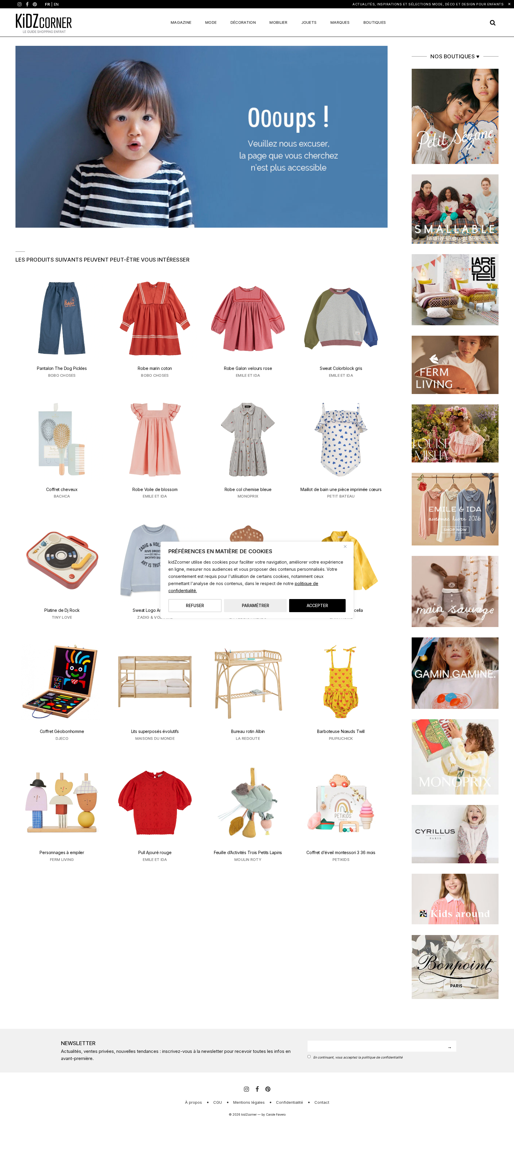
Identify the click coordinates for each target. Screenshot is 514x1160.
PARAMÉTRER (255, 605)
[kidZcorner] (43, 22)
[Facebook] (27, 4)
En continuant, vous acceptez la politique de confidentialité (357, 1057)
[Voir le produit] (62, 331)
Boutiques (374, 22)
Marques (340, 22)
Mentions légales (249, 1102)
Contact (321, 1102)
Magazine (181, 22)
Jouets (309, 22)
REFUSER (195, 605)
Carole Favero (276, 1114)
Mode (211, 22)
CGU (217, 1102)
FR (47, 4)
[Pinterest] (35, 4)
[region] (257, 580)
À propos (193, 1102)
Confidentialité (289, 1102)
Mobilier (278, 22)
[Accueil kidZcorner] (201, 137)
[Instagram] (19, 4)
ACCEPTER (317, 605)
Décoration (243, 22)
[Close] (347, 546)
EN (56, 4)
